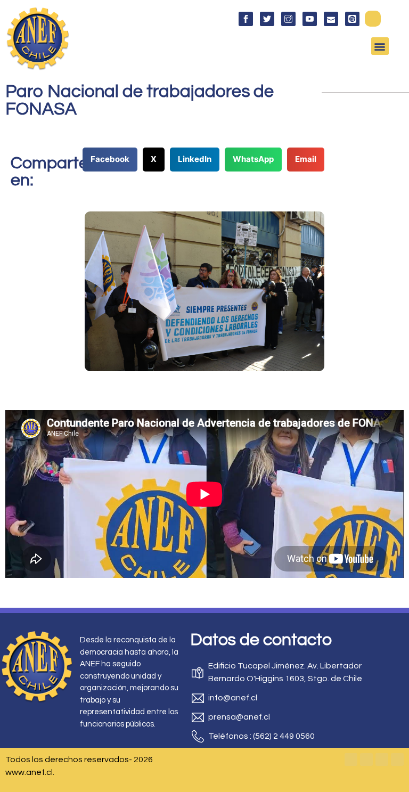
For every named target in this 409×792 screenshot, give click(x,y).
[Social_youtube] (309, 19)
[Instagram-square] (381, 759)
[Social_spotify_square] (352, 19)
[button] (373, 19)
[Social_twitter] (267, 19)
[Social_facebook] (246, 19)
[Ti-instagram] (288, 19)
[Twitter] (366, 759)
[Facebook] (351, 759)
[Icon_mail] (331, 19)
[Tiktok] (397, 759)
